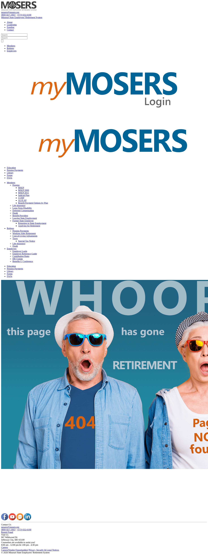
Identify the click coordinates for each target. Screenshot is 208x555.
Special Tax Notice (26, 241)
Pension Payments (15, 170)
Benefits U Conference (22, 261)
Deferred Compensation (23, 210)
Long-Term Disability (22, 208)
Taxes (15, 238)
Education (11, 167)
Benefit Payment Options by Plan (33, 203)
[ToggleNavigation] (2, 40)
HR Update (17, 259)
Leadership (12, 25)
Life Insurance (18, 205)
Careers (4, 547)
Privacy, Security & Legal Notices (44, 550)
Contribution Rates (20, 256)
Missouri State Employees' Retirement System (21, 17)
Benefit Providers (20, 215)
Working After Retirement (24, 233)
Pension (16, 185)
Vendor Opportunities (18, 550)
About (9, 22)
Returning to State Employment (32, 223)
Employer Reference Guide (24, 254)
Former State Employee (23, 221)
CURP (21, 198)
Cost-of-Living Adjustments (24, 236)
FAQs (9, 178)
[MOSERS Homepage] (104, 512)
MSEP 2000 (23, 190)
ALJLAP (22, 200)
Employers (11, 51)
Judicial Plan (23, 195)
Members (11, 46)
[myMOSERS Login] (104, 117)
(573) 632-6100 (24, 15)
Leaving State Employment (24, 218)
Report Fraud (7, 532)
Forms (9, 175)
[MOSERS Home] (19, 10)
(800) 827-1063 (8, 15)
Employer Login (19, 251)
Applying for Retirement (29, 226)
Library (10, 173)
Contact (10, 30)
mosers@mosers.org (10, 12)
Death (15, 213)
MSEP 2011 (23, 193)
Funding (10, 27)
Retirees (10, 48)
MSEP (21, 188)
